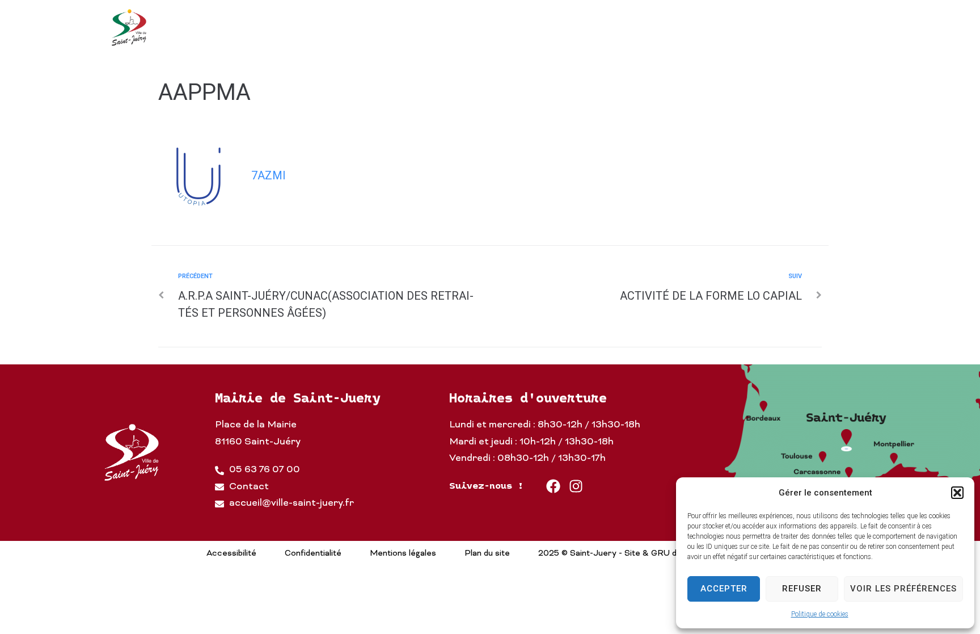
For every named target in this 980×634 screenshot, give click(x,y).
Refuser (802, 588)
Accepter (723, 588)
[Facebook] (553, 486)
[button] (957, 492)
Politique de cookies (819, 614)
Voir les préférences (903, 588)
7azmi (268, 175)
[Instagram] (576, 486)
